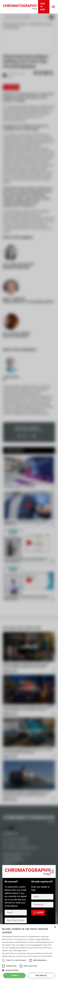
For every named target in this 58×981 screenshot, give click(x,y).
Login (40, 912)
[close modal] (52, 871)
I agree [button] (14, 975)
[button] (3, 960)
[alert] (29, 952)
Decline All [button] (41, 975)
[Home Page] (20, 7)
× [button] (55, 927)
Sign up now (42, 7)
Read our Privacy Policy (42, 956)
